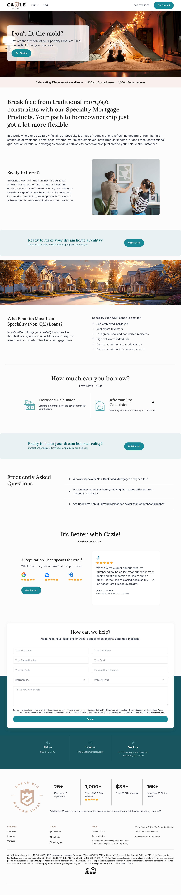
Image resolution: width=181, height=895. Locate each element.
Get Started (164, 5)
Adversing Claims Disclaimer (147, 836)
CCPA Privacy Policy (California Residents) (154, 827)
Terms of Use (98, 831)
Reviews (11, 836)
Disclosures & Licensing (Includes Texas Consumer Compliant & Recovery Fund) (110, 842)
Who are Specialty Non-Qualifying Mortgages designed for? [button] (110, 479)
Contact (11, 841)
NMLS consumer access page (59, 855)
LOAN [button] (33, 5)
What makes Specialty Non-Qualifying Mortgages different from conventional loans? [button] (113, 491)
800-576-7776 (141, 5)
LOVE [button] (46, 5)
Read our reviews (88, 541)
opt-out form (159, 712)
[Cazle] (16, 5)
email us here (127, 863)
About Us (11, 831)
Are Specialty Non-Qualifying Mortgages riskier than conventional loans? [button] (119, 504)
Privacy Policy (98, 836)
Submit (90, 719)
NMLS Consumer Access (146, 831)
